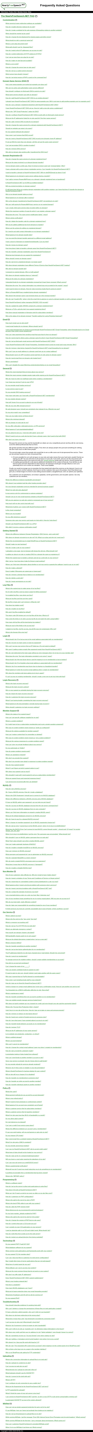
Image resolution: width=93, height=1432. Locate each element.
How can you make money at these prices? (19, 416)
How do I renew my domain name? (17, 245)
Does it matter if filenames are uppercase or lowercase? (23, 571)
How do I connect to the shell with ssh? (18, 1376)
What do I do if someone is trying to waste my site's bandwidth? (26, 1325)
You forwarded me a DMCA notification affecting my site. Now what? (27, 990)
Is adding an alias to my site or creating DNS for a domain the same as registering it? (33, 554)
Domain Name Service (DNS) (15, 81)
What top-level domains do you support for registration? (23, 255)
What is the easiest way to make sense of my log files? (23, 588)
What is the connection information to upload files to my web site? (26, 1359)
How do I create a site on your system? (18, 547)
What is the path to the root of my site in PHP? (20, 1200)
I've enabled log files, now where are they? (19, 595)
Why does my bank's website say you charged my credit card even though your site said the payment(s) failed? (41, 1003)
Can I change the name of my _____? (18, 966)
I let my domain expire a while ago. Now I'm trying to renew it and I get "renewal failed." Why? (35, 166)
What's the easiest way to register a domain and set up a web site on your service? (32, 558)
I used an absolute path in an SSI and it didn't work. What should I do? (28, 1230)
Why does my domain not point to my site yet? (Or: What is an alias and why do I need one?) (35, 537)
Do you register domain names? (16, 399)
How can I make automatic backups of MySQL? (21, 844)
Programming (8, 1180)
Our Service (8, 912)
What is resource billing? (13, 943)
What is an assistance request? (16, 754)
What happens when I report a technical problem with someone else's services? (31, 885)
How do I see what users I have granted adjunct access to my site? (27, 1020)
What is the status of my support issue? (18, 714)
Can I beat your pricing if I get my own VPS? (20, 382)
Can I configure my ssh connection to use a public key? (23, 1383)
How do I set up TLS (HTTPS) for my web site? (21, 926)
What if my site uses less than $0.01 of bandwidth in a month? (25, 1115)
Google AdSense (49, 460)
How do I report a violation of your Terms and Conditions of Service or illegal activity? (33, 878)
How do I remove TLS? (13, 1027)
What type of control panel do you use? (18, 1264)
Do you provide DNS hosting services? (18, 392)
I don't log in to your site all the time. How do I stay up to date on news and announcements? (35, 1010)
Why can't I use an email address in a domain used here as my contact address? (31, 351)
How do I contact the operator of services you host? (22, 892)
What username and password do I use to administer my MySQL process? (29, 854)
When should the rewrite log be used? (18, 33)
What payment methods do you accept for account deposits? (25, 1095)
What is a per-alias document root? (17, 44)
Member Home (22, 12)
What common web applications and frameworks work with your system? (29, 1251)
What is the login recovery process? (17, 683)
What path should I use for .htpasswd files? (19, 47)
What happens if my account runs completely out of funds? (24, 1105)
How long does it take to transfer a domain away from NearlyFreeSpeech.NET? (31, 248)
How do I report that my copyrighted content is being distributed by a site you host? (32, 881)
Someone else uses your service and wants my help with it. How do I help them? (31, 520)
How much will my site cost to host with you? (20, 503)
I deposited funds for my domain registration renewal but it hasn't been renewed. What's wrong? (36, 282)
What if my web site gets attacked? (17, 490)
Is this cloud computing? (13, 510)
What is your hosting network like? (17, 1281)
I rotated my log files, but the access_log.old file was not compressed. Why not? (31, 629)
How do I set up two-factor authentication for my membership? (25, 949)
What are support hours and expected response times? (23, 778)
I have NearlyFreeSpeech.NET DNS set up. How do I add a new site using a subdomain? (34, 108)
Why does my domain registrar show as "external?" (22, 275)
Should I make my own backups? (16, 544)
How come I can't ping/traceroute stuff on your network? (23, 980)
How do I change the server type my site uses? (20, 67)
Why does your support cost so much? (18, 771)
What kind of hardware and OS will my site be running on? (24, 1295)
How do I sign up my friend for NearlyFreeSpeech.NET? (23, 983)
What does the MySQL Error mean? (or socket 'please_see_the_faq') (43, 830)
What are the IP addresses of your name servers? (21, 1030)
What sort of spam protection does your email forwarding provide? (27, 1291)
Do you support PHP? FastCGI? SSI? (18, 1244)
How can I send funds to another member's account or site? (24, 1057)
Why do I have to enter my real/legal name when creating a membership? (29, 379)
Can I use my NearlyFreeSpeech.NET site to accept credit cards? (26, 1149)
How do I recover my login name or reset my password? (23, 643)
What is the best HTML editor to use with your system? (23, 1203)
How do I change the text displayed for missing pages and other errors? (28, 37)
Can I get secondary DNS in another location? (20, 145)
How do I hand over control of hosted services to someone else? (26, 1017)
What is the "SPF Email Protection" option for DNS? (22, 111)
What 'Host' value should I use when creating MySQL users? (25, 841)
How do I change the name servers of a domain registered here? (26, 159)
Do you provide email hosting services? (18, 385)
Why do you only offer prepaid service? (18, 406)
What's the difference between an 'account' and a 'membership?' (26, 1129)
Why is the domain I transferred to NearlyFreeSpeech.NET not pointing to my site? (32, 201)
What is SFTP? (10, 1380)
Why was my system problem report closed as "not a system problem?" (28, 738)
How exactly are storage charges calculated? (20, 932)
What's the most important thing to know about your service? (25, 372)
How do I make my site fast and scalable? (19, 60)
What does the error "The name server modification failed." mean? (27, 214)
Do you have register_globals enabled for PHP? (21, 1213)
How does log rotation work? (15, 605)
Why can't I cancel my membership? (17, 1044)
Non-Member (8, 871)
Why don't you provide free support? (17, 758)
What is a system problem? (14, 721)
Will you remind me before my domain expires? (21, 186)
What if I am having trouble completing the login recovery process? (27, 700)
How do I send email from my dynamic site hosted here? (23, 358)
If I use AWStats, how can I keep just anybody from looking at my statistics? (29, 1410)
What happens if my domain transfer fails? (19, 235)
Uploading (7, 1356)
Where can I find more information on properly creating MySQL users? (28, 812)
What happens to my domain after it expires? (20, 197)
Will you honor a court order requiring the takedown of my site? (26, 1159)
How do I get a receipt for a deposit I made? (19, 1051)
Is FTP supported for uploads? (15, 1390)
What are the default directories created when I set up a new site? (26, 939)
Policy (5, 1088)
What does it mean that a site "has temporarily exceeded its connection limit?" (30, 1318)
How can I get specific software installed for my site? (22, 717)
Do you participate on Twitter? (15, 748)
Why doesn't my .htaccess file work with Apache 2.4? (22, 1342)
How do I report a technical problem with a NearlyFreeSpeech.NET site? (29, 888)
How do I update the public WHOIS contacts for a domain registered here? (29, 306)
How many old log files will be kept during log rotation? (23, 622)
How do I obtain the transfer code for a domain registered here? (26, 221)
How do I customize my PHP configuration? (19, 1196)
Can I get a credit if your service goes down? (20, 1125)
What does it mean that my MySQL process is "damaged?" (24, 864)
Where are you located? (13, 513)
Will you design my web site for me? (17, 422)
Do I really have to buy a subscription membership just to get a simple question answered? (34, 724)
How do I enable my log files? (15, 609)
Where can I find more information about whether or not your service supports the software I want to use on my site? (42, 564)
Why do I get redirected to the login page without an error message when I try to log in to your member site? (40, 653)
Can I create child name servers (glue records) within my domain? (27, 208)
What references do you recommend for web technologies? (24, 1210)
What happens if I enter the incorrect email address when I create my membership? (32, 670)
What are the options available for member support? (22, 731)
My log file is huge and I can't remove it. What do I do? (23, 602)
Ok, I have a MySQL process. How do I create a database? (24, 792)
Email (5, 319)
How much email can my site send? (17, 323)
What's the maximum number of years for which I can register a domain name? (31, 211)
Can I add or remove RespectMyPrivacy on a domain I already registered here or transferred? (35, 179)
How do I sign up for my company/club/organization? (22, 1156)
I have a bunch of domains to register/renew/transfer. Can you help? (27, 241)
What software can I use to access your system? (21, 1268)
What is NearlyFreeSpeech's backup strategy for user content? (26, 1071)
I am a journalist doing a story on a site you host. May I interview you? (28, 895)
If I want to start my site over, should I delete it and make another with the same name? (33, 973)
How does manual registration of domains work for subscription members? (29, 312)
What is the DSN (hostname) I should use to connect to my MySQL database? (30, 795)
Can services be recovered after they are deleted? (22, 782)
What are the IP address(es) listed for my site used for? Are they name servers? (31, 118)
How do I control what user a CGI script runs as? (21, 1223)
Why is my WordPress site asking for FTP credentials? (23, 1352)
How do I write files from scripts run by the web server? (23, 1234)
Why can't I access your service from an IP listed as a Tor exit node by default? (30, 646)
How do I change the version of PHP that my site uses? (23, 1220)
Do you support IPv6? (12, 1298)
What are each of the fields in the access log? (20, 625)
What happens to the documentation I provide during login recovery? (27, 704)
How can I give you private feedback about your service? (24, 744)
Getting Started (9, 531)
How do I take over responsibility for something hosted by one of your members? (31, 905)
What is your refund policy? (14, 1098)
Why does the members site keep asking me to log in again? (25, 673)
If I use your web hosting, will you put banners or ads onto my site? (27, 1132)
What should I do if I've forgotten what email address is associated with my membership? (34, 663)
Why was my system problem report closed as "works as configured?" (28, 727)
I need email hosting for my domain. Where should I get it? (24, 326)
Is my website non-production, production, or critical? (22, 1034)
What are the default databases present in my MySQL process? (26, 816)
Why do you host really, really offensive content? (21, 902)
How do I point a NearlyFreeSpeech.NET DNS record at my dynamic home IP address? (34, 138)
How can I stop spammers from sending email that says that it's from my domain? (31, 334)
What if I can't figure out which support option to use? (22, 768)
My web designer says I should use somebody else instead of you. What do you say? (33, 409)
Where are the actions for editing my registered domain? (23, 228)
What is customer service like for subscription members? (24, 1108)
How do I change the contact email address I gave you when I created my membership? (33, 1047)
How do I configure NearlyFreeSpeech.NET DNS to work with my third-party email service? (35, 115)
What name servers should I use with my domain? (21, 94)
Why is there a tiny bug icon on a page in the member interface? (26, 1349)
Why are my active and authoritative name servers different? (25, 88)
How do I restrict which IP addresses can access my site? (24, 50)
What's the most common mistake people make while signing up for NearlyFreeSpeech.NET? (35, 375)
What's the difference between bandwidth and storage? (23, 480)
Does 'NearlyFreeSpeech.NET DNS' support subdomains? (24, 1278)
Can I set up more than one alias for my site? (20, 57)
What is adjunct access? (13, 915)
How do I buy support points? (15, 765)
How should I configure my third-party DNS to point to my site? (25, 91)
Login (5, 636)
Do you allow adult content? (14, 1118)
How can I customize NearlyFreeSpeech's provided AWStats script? (27, 1424)
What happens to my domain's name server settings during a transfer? (28, 176)
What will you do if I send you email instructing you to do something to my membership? (33, 1169)
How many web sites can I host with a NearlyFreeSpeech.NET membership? (30, 395)
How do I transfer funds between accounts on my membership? (26, 1024)
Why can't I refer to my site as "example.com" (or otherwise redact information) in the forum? (35, 1329)
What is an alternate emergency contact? (19, 929)
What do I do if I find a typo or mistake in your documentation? (25, 1068)
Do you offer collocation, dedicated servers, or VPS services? (25, 426)
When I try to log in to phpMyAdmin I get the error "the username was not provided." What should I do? (38, 834)
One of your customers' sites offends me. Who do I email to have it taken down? (31, 875)
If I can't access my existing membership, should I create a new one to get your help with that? (35, 676)
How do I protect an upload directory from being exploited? (24, 1237)
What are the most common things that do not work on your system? (27, 1271)
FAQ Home (4, 12)
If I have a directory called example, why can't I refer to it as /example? (28, 1312)
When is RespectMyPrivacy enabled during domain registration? (26, 292)
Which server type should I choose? (17, 74)
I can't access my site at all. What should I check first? (23, 1322)
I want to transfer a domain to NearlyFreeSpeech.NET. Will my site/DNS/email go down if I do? (36, 172)
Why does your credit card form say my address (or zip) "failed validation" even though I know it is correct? (39, 1332)
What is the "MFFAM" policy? (15, 1176)
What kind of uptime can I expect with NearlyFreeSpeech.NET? (26, 507)
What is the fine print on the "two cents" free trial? (21, 919)
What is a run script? (12, 64)
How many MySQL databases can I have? (19, 1288)
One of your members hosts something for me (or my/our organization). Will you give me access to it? (38, 898)
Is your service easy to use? (14, 389)
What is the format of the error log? (17, 632)
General (6, 368)
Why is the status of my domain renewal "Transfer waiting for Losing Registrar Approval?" (34, 316)
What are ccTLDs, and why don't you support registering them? (26, 309)
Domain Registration (11, 155)
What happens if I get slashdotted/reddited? (19, 429)
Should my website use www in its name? (19, 128)
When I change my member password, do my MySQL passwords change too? (30, 822)
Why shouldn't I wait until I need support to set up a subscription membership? (30, 775)
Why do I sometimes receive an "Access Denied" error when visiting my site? (30, 1335)
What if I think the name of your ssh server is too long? (23, 1393)
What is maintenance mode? (15, 993)
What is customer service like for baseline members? (22, 1112)
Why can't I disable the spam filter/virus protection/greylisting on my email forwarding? (33, 365)
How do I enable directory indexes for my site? (20, 27)
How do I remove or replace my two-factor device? (22, 1014)
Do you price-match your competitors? (18, 412)
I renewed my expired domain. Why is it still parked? (22, 272)
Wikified (6, 1404)
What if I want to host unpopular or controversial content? (24, 1102)
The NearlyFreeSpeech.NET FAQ (17, 16)
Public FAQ (13, 12)
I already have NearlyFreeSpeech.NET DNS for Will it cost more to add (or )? (48, 101)
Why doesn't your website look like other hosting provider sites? (26, 483)
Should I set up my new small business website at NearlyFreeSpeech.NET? (30, 496)
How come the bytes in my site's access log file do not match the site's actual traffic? (32, 619)
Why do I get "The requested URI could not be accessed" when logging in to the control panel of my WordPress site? (43, 1346)
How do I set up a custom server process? (19, 71)
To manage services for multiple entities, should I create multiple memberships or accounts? (35, 959)
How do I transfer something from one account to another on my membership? (30, 997)
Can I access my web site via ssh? (17, 1366)
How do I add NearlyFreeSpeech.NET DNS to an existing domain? (27, 98)
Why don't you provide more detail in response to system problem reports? (29, 761)
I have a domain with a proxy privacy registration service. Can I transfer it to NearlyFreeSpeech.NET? (38, 169)
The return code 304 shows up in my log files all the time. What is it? (27, 615)
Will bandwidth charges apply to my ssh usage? (21, 936)
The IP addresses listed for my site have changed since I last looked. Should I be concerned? (35, 953)
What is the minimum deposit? (15, 419)
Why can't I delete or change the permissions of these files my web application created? (33, 1308)
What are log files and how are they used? (19, 598)
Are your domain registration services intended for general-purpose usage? (30, 486)
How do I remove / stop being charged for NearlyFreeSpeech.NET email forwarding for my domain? (37, 348)
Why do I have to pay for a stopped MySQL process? (22, 819)
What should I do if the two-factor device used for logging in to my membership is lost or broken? (36, 659)
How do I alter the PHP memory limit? (18, 1207)
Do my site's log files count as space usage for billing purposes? (26, 592)
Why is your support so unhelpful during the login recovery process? (27, 690)
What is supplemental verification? (17, 1166)
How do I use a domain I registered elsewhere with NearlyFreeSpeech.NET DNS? (32, 105)
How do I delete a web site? (14, 578)
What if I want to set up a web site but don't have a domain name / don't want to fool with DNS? (36, 436)
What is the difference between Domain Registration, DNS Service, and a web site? (32, 534)
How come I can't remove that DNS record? (19, 135)
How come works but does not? (26, 84)
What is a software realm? (14, 1183)
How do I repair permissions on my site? (18, 581)
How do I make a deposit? (14, 568)
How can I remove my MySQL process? (18, 851)
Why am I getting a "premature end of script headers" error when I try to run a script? (32, 1339)
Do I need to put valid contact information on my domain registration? (27, 231)
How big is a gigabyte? (13, 1284)
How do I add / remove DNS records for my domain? (22, 121)
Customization (9, 20)
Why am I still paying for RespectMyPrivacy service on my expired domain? (30, 204)
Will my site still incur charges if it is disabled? (20, 1074)
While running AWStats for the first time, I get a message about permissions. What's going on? (35, 1420)
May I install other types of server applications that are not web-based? (28, 1261)
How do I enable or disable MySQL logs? (19, 868)
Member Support (10, 711)
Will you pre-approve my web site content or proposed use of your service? (29, 500)
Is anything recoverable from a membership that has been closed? (27, 1173)
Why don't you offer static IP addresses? (18, 1274)
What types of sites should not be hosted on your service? (24, 1152)
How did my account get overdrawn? (17, 963)
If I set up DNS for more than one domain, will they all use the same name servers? (32, 142)
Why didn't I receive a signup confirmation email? (21, 527)
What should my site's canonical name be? (19, 40)
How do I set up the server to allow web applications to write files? (27, 1186)
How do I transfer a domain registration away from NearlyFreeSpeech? (28, 251)
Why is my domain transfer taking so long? (19, 194)
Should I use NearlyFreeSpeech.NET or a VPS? (21, 524)
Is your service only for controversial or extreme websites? (24, 493)
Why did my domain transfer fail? (16, 268)
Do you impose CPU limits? (14, 1135)
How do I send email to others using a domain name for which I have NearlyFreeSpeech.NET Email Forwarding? (42, 338)
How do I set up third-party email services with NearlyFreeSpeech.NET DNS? (30, 341)
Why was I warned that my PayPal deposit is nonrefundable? (25, 976)
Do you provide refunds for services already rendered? (23, 1064)
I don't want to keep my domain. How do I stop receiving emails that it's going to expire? (33, 289)
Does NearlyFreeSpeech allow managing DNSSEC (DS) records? (27, 302)
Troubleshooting (10, 1302)
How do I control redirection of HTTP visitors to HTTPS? (24, 54)
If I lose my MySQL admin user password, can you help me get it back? (28, 802)
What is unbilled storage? (14, 1037)
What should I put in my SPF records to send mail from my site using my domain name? (33, 355)
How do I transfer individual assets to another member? (23, 1084)
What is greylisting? (12, 361)
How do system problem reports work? (18, 751)
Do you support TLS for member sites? (18, 1254)
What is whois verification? (14, 218)
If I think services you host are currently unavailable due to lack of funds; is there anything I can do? (37, 909)
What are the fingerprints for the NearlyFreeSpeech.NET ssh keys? (27, 1386)
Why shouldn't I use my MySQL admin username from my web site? (27, 837)
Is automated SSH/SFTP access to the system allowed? (23, 1400)
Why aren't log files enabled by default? (18, 612)
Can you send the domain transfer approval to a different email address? (29, 238)
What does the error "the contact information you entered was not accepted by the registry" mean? (37, 285)
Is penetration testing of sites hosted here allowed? (22, 1054)
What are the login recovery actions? (17, 687)
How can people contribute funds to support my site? (22, 970)
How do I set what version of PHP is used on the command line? (26, 77)
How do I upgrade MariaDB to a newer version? (21, 858)
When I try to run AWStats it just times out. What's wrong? (24, 1427)
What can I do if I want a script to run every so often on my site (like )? (29, 1193)
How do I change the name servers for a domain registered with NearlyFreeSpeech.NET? (34, 125)
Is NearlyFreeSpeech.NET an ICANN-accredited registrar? (24, 182)
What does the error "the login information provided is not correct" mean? (29, 656)
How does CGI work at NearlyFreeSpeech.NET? (21, 1190)
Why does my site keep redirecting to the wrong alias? (23, 1315)
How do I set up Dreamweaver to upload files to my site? (24, 1414)
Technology (8, 1241)
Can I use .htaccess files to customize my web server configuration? (27, 1257)
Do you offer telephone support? (16, 517)
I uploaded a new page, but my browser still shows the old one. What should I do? (32, 551)
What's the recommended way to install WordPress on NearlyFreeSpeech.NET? (31, 541)
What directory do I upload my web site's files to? (21, 1369)
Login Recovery (9, 680)
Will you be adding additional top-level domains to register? (25, 224)
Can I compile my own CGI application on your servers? (23, 1227)
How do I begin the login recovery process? (19, 693)
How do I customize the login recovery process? (21, 697)
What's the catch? (11, 1091)
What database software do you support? (19, 1247)
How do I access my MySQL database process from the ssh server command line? (32, 805)
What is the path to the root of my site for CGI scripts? (22, 1217)
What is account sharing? (14, 1041)
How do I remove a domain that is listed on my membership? (25, 574)
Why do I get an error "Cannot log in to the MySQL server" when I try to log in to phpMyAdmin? (36, 826)
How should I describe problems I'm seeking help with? (23, 1305)
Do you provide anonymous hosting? (17, 1146)
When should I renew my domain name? (18, 258)
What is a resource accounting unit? (17, 922)
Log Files (7, 585)
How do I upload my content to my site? (18, 1363)
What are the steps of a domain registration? (20, 279)
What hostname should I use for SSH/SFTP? (20, 1373)
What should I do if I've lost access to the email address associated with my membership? (34, 639)
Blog (29, 12)
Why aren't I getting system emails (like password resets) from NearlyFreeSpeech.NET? (34, 649)
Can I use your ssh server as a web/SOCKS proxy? (22, 1162)
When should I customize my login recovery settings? (23, 707)
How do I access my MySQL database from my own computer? (26, 809)
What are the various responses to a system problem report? (25, 741)
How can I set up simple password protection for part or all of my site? (28, 1407)
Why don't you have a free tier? (15, 439)
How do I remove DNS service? (16, 149)
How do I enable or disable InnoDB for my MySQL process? (25, 847)
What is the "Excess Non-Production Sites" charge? (22, 1007)
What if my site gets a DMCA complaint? (18, 1142)
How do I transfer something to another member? (21, 946)
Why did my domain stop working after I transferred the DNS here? (27, 152)
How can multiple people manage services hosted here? (24, 1000)
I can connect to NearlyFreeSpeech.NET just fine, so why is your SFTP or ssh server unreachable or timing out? (41, 1396)
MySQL (6, 785)
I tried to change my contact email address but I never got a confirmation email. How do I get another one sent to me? (43, 986)
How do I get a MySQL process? (16, 789)
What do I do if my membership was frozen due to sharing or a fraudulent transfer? (32, 666)
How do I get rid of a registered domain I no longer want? (24, 262)
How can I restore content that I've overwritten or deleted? (24, 734)
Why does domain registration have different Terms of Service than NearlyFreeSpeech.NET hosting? (38, 265)
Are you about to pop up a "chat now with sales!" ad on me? (25, 433)
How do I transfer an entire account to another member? (23, 1081)
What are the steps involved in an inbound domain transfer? (25, 162)
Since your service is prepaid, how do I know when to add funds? (26, 1061)
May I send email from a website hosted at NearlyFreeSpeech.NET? (27, 1139)
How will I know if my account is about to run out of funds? (24, 402)
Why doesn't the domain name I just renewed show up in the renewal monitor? (31, 295)
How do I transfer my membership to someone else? (22, 1078)
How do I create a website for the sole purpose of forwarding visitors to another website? (34, 30)
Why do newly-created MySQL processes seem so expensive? (26, 861)
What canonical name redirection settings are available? (24, 23)
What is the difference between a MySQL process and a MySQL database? (29, 799)
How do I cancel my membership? (16, 956)
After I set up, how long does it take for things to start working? (25, 561)
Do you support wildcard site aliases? (18, 132)
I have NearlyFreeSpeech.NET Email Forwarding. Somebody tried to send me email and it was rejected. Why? (41, 344)
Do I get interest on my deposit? (16, 1122)
